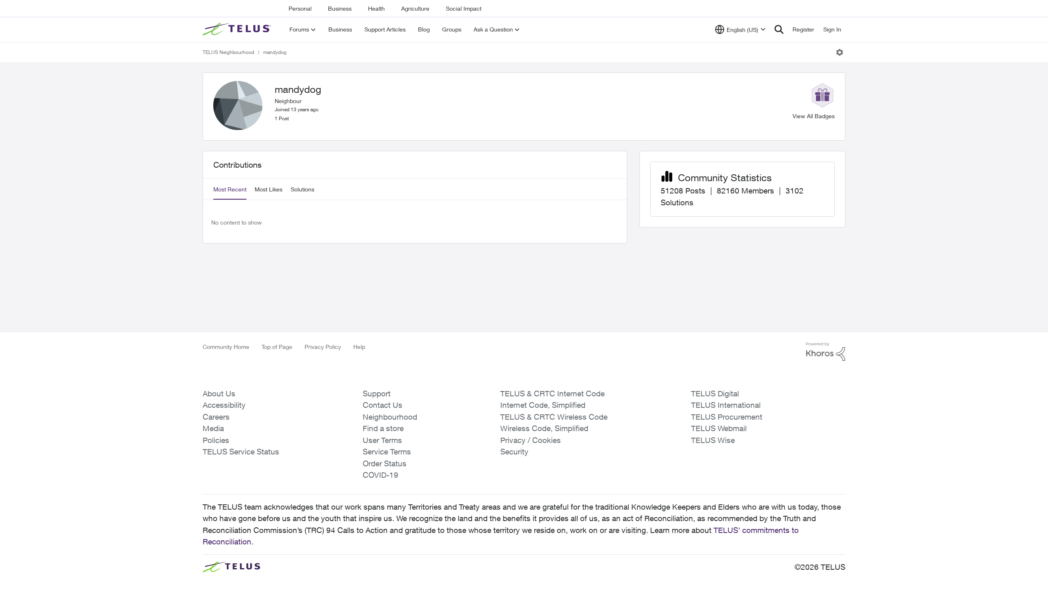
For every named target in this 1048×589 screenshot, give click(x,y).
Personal (300, 8)
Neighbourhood (390, 416)
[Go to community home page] (238, 29)
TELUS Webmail (719, 428)
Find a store (383, 428)
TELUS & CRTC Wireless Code (554, 416)
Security (514, 451)
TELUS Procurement (726, 416)
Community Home (226, 346)
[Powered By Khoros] (825, 351)
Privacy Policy (323, 346)
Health (376, 8)
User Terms (382, 440)
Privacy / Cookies (530, 440)
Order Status (385, 463)
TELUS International (726, 404)
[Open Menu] (839, 52)
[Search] (779, 29)
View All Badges (814, 115)
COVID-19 (380, 474)
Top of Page (277, 346)
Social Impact (463, 8)
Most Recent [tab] (229, 189)
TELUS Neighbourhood (228, 52)
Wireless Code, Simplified (544, 428)
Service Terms (387, 451)
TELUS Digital (715, 393)
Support (377, 393)
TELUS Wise (713, 440)
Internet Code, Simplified (542, 404)
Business (340, 8)
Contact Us (382, 404)
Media (213, 428)
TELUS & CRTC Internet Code (552, 393)
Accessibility (224, 404)
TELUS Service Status (241, 451)
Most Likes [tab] (268, 189)
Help (359, 346)
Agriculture (415, 8)
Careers (216, 416)
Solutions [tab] (302, 189)
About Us (219, 393)
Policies (216, 440)
